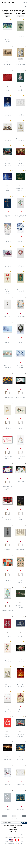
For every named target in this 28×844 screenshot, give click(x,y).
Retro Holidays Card (7, 579)
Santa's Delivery (20, 734)
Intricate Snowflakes (20, 240)
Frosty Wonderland (7, 341)
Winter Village (7, 366)
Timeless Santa (20, 163)
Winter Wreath (20, 341)
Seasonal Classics (21, 784)
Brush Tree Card (7, 549)
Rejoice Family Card (20, 456)
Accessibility (21, 834)
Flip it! (20, 58)
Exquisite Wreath (20, 635)
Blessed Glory (20, 809)
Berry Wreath (21, 265)
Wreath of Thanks (20, 188)
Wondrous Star (20, 685)
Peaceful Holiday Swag (20, 215)
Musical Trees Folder (20, 397)
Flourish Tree (7, 635)
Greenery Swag (20, 290)
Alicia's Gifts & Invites (8, 2)
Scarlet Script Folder (7, 456)
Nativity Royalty (7, 685)
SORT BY (20, 16)
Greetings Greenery (20, 139)
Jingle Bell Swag (7, 660)
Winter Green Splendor (20, 35)
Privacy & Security (14, 834)
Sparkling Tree (20, 89)
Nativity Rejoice (7, 215)
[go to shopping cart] (24, 2)
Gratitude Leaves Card (8, 397)
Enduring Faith (7, 784)
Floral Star (7, 734)
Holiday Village (7, 240)
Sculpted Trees (7, 64)
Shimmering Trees (20, 114)
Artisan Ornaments (20, 64)
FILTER (7, 16)
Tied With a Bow (20, 709)
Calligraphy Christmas (20, 605)
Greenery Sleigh (20, 660)
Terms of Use (7, 834)
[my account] (22, 2)
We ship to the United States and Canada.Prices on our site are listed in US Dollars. (14, 842)
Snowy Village (20, 481)
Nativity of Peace (7, 114)
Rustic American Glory (8, 265)
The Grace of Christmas (7, 89)
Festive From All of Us (20, 316)
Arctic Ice (8, 809)
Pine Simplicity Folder (20, 427)
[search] (25, 7)
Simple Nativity (7, 316)
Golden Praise (7, 759)
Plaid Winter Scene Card (7, 518)
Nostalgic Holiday (7, 163)
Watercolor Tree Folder (7, 610)
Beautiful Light (20, 759)
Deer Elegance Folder (7, 427)
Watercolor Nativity (7, 139)
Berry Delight (7, 709)
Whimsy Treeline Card (20, 549)
